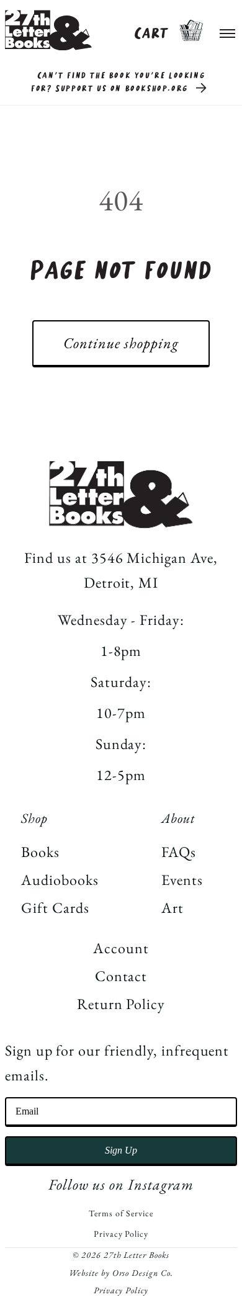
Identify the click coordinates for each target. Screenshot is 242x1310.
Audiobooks (60, 879)
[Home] (48, 30)
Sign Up (121, 1150)
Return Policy (121, 1003)
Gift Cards (55, 907)
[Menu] (227, 30)
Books (40, 851)
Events (182, 879)
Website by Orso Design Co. (121, 1272)
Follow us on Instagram (120, 1184)
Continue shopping (120, 342)
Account (121, 948)
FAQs (178, 851)
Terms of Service (121, 1213)
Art (172, 907)
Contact (121, 975)
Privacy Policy (121, 1233)
